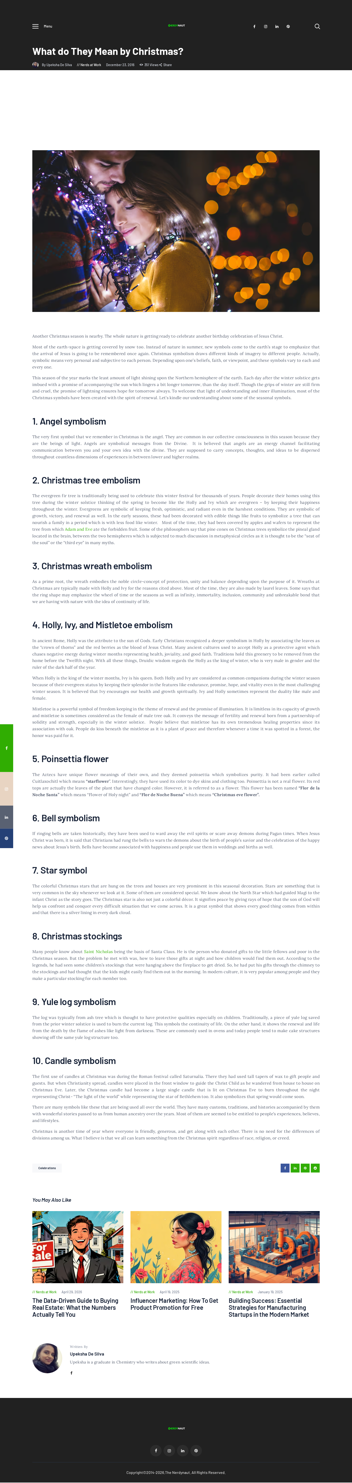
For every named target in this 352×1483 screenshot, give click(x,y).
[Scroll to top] (341, 806)
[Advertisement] (176, 114)
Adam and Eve (78, 529)
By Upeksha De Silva (57, 65)
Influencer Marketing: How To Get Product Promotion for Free (174, 1304)
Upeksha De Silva (87, 1354)
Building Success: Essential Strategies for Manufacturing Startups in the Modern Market (269, 1307)
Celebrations (47, 1168)
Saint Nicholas (98, 951)
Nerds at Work (90, 65)
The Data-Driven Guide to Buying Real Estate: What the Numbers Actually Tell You (75, 1307)
